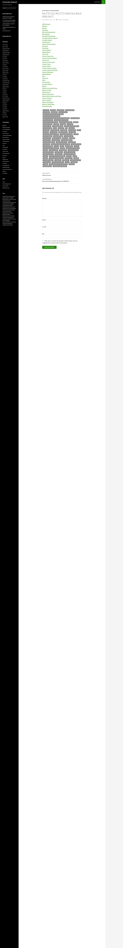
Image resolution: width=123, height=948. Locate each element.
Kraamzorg (47, 144)
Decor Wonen (6, 137)
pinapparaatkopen (48, 152)
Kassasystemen (6, 141)
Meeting (77, 146)
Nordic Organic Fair (47, 56)
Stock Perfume (6, 161)
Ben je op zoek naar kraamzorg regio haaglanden (56, 118)
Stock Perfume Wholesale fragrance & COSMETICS (55, 180)
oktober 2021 (6, 84)
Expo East (45, 46)
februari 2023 (6, 68)
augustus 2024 (6, 54)
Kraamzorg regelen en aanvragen (60, 144)
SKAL (43, 80)
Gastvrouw (54, 132)
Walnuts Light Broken (48, 104)
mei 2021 (5, 92)
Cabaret (56, 124)
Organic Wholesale (47, 72)
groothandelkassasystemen (51, 134)
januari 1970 (5, 116)
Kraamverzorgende (67, 140)
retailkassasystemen (69, 154)
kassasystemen (57, 138)
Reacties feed (5, 186)
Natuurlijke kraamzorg (73, 148)
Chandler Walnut (47, 40)
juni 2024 (5, 56)
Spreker (76, 158)
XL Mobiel (5, 173)
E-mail (44, 227)
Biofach (44, 28)
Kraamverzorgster (62, 142)
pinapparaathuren (73, 150)
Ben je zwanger (75, 118)
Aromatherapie (70, 110)
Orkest (45, 150)
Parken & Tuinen (53, 150)
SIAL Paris (45, 78)
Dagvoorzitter (47, 128)
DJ (66, 128)
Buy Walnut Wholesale (48, 36)
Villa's (67, 162)
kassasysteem (47, 138)
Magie (62, 146)
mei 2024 (5, 58)
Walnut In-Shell (46, 90)
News (4, 145)
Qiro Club (5, 155)
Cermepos (5, 131)
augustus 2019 (6, 110)
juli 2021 (4, 88)
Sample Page (97, 2)
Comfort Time (47, 126)
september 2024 (6, 52)
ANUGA (44, 26)
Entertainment (55, 130)
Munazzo (5, 143)
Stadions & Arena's (48, 160)
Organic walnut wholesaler (50, 70)
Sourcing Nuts (46, 82)
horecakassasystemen (66, 134)
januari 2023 (5, 70)
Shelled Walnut (46, 74)
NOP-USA (45, 54)
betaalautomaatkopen (66, 122)
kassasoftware (69, 136)
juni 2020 (5, 104)
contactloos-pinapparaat (71, 126)
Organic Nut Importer (48, 62)
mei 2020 (5, 106)
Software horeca (46, 174)
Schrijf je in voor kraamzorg (57, 156)
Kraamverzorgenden (49, 142)
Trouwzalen (47, 162)
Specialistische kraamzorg (56, 158)
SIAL (43, 76)
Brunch (76, 122)
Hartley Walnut (46, 50)
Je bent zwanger (48, 136)
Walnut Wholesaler (47, 102)
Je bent (76, 134)
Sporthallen (69, 158)
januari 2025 (5, 46)
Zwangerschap (47, 166)
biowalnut (45, 30)
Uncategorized (54, 10)
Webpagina (74, 162)
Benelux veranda (6, 127)
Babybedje (54, 112)
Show (74, 156)
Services (69, 156)
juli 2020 (4, 102)
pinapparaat (63, 150)
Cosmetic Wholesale (7, 135)
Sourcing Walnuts (47, 84)
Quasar (4, 157)
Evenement (64, 130)
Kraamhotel (47, 140)
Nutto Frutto (46, 10)
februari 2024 (6, 62)
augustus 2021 (6, 86)
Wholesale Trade (47, 106)
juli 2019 (4, 112)
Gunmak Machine (6, 30)
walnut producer (47, 98)
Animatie (53, 110)
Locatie (56, 146)
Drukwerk (46, 130)
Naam (44, 220)
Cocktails (70, 124)
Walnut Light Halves (48, 94)
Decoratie (61, 128)
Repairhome (5, 159)
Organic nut (45, 60)
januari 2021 (5, 96)
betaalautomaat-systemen (50, 122)
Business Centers (48, 124)
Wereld (45, 164)
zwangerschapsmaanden (60, 166)
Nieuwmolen (5, 147)
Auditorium (47, 112)
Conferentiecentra (58, 126)
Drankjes (71, 128)
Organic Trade (46, 64)
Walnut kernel (46, 92)
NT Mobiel (5, 149)
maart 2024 (5, 60)
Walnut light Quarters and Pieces (51, 96)
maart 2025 (5, 44)
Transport (66, 160)
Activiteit (46, 110)
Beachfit (4, 125)
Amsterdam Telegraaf (10, 2)
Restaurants (58, 154)
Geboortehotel (63, 132)
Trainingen (58, 160)
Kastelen (65, 138)
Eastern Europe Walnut (49, 44)
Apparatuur (61, 110)
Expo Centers (72, 130)
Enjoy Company (6, 139)
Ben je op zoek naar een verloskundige (53, 114)
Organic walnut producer (49, 68)
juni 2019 (5, 114)
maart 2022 (5, 78)
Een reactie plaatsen (62, 19)
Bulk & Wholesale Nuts (48, 32)
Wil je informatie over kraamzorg (58, 164)
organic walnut (46, 66)
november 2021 (6, 82)
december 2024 (6, 48)
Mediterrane (69, 146)
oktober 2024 (6, 50)
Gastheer (46, 132)
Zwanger (71, 164)
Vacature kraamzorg (57, 162)
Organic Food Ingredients (49, 58)
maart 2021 (5, 94)
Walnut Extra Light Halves (49, 88)
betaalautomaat (48, 120)
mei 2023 (5, 64)
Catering (63, 124)
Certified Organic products (50, 38)
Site (43, 234)
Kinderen (72, 138)
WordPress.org (6, 188)
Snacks (45, 158)
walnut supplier (46, 100)
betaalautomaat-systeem (61, 120)
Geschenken (72, 132)
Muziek (62, 148)
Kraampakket (55, 140)
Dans (55, 128)
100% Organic (46, 24)
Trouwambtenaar (75, 160)
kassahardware (58, 136)
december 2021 (6, 80)
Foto (79, 130)
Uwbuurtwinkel (6, 167)
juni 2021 (5, 90)
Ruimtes (46, 156)
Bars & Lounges (63, 112)
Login (4, 182)
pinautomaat (58, 152)
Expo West (45, 48)
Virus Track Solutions (7, 169)
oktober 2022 (6, 72)
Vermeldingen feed (7, 184)
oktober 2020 (6, 100)
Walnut (44, 86)
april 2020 (5, 108)
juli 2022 (4, 74)
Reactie (44, 198)
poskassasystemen (48, 154)
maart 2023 (5, 66)
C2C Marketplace (6, 129)
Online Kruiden (6, 153)
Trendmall (5, 163)
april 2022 (5, 76)
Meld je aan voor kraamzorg (51, 148)
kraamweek (72, 142)
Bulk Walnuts (46, 34)
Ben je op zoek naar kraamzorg (52, 116)
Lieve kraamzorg (48, 146)
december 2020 (6, 98)
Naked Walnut (46, 52)
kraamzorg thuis (76, 144)
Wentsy (4, 171)
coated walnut (46, 42)
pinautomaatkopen (70, 152)
